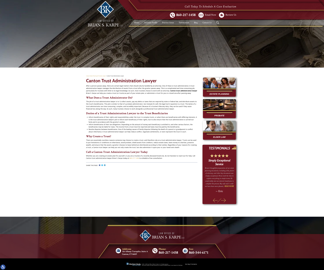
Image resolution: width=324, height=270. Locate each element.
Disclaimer (194, 264)
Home (136, 22)
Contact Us (207, 22)
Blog (196, 22)
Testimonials (184, 22)
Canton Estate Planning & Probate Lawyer (96, 76)
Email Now (210, 15)
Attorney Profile (150, 22)
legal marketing (155, 265)
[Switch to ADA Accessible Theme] (2, 267)
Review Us (231, 15)
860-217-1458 (186, 14)
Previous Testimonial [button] (215, 200)
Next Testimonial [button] (223, 200)
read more (228, 182)
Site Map (187, 264)
